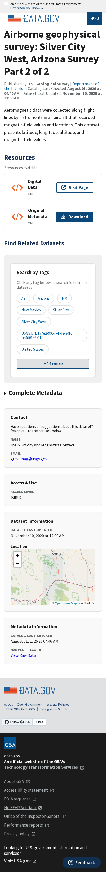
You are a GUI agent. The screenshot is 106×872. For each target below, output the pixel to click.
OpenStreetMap (66, 603)
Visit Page (78, 187)
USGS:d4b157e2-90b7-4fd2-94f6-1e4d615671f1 (47, 335)
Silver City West (34, 321)
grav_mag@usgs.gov (29, 458)
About (8, 704)
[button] (17, 555)
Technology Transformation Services (41, 767)
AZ (23, 298)
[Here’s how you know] (53, 6)
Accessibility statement (26, 790)
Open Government (29, 704)
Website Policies (58, 704)
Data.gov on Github (53, 709)
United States (32, 349)
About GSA (14, 781)
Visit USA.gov (17, 861)
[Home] (34, 18)
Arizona (44, 298)
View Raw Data (23, 655)
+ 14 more (53, 364)
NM (64, 298)
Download (78, 217)
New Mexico (31, 309)
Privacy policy (17, 834)
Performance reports (24, 825)
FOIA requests (17, 799)
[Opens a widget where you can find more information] (82, 863)
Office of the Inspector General (32, 816)
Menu (95, 18)
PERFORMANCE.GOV (20, 709)
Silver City (61, 309)
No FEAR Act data (20, 807)
